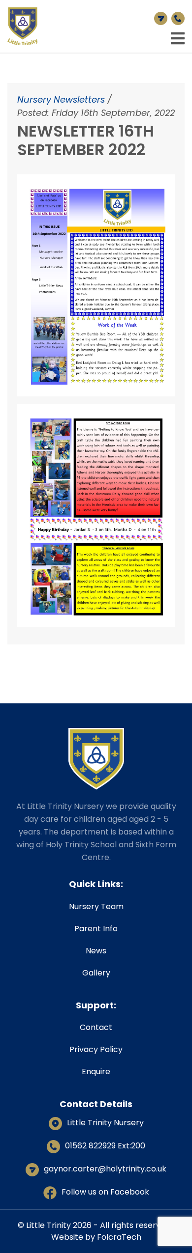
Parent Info (96, 928)
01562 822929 (176, 18)
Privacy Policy (96, 1049)
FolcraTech (119, 1237)
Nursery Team (96, 906)
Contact (96, 1027)
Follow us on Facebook (105, 1191)
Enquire (96, 1071)
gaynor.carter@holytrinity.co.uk (158, 18)
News (96, 950)
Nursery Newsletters (61, 99)
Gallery (96, 972)
